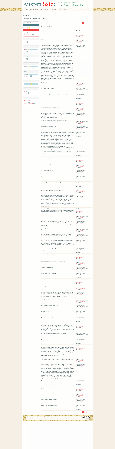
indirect (25, 93)
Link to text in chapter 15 (80, 236)
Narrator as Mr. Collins (28, 103)
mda (25, 58)
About (65, 9)
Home (26, 9)
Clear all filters (26, 27)
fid (24, 91)
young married (27, 76)
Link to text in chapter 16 (80, 251)
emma (25, 32)
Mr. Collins (26, 100)
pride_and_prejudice (28, 34)
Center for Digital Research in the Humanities (41, 416)
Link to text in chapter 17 (80, 320)
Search (60, 9)
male (25, 41)
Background (54, 9)
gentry (25, 66)
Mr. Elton (26, 102)
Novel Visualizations (45, 9)
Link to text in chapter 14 (80, 134)
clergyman (26, 83)
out (25, 74)
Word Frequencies (34, 9)
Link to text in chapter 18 (80, 335)
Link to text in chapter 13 (80, 29)
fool (25, 49)
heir (25, 51)
